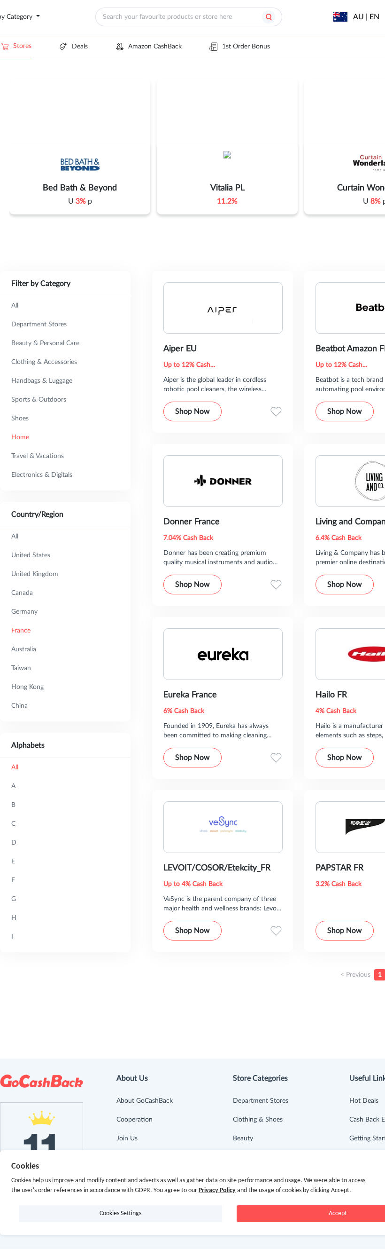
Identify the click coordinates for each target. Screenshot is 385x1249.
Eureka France (190, 695)
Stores (22, 46)
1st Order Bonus (246, 46)
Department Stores (260, 1101)
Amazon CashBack (155, 46)
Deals (80, 46)
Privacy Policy (217, 1190)
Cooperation (134, 1119)
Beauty (243, 1138)
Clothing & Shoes (258, 1119)
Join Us (127, 1138)
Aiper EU (180, 349)
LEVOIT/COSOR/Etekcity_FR (216, 868)
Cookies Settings (120, 1213)
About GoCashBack (144, 1101)
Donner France (191, 522)
